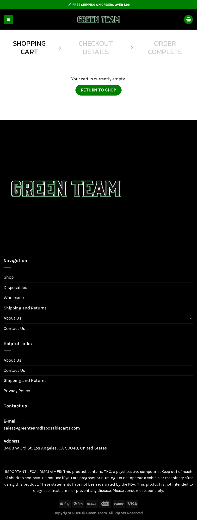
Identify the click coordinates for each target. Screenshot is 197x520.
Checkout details (96, 47)
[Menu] (8, 19)
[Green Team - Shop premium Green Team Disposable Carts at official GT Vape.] (98, 19)
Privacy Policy (17, 390)
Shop (9, 277)
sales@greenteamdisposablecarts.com (42, 428)
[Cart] (188, 19)
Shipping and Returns (25, 308)
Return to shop (98, 90)
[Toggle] (191, 318)
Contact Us (14, 328)
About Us (12, 318)
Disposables (15, 287)
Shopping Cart (29, 47)
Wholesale (14, 297)
